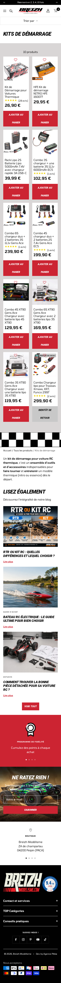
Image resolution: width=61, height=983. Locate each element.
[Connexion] (48, 10)
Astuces (7, 677)
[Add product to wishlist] (15, 59)
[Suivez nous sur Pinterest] (30, 939)
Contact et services (16, 900)
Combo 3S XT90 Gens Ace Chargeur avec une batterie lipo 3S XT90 (15, 389)
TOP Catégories (13, 910)
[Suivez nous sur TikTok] (45, 939)
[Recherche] (10, 10)
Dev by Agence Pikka (46, 954)
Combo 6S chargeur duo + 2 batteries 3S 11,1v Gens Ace (15, 237)
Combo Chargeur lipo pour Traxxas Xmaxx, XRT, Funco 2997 (45, 387)
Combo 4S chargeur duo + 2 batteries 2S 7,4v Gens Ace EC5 (44, 239)
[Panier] (56, 11)
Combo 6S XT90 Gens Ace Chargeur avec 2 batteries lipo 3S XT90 (45, 316)
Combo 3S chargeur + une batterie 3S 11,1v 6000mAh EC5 (44, 164)
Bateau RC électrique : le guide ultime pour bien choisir (28, 619)
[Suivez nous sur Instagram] (23, 939)
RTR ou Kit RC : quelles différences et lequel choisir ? (29, 554)
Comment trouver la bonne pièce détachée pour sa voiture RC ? (29, 686)
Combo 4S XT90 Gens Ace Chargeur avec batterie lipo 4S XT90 (15, 316)
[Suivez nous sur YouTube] (37, 939)
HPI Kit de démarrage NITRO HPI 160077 (41, 91)
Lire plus (8, 561)
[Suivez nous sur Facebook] (16, 939)
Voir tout (30, 706)
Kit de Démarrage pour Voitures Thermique (16, 91)
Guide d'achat (10, 612)
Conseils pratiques (16, 921)
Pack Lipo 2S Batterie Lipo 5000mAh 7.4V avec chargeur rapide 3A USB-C (16, 166)
